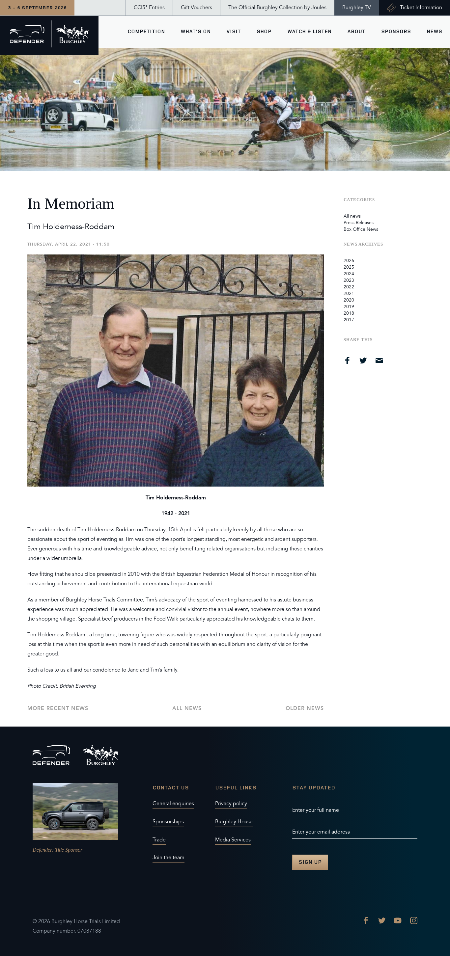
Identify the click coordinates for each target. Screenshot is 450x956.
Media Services (233, 839)
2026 (349, 260)
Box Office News (361, 229)
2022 (349, 287)
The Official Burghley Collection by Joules (277, 7)
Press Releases (359, 223)
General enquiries (173, 803)
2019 (349, 306)
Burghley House (234, 821)
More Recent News (57, 708)
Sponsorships (168, 821)
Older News (305, 708)
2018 (349, 313)
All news (187, 708)
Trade (159, 839)
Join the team (168, 857)
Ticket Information (421, 7)
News (434, 31)
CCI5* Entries (149, 7)
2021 (349, 293)
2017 (349, 320)
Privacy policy (231, 803)
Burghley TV (356, 7)
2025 (349, 267)
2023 (349, 280)
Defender (42, 850)
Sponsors (396, 31)
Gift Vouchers (196, 7)
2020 (349, 300)
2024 (349, 274)
